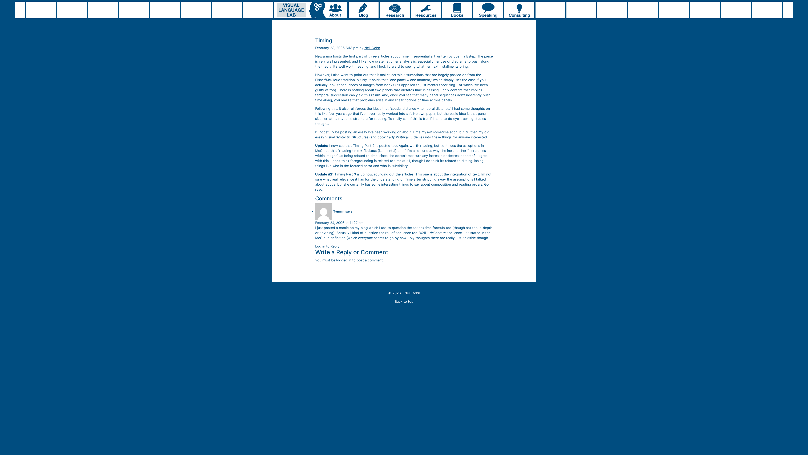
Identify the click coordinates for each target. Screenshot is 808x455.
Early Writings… (399, 137)
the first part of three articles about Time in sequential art (389, 56)
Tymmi (338, 211)
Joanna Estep (464, 56)
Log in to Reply (327, 246)
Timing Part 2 (364, 145)
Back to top (404, 301)
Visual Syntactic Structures (346, 137)
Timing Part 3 (345, 174)
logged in (343, 260)
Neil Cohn (372, 48)
